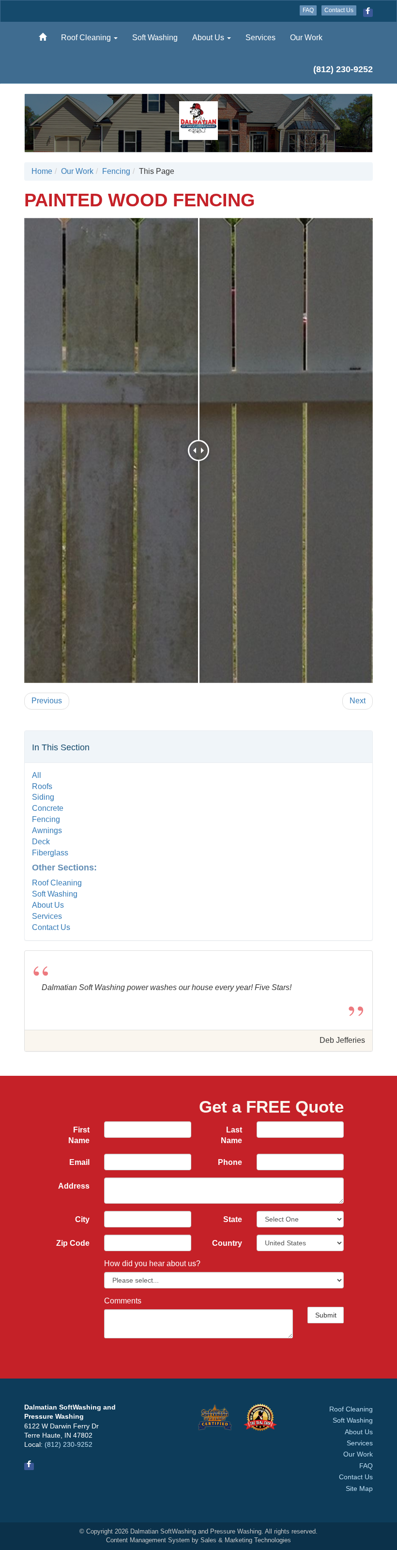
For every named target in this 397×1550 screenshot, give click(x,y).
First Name (79, 1135)
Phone (230, 1162)
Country (227, 1243)
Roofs (42, 786)
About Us (209, 37)
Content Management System (148, 1540)
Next (358, 701)
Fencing (116, 171)
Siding (43, 797)
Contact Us (338, 10)
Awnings (47, 830)
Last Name (231, 1135)
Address (74, 1186)
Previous (46, 701)
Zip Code (73, 1243)
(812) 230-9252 (68, 1444)
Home (41, 171)
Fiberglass (50, 853)
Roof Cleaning (87, 37)
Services (260, 37)
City (82, 1219)
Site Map (359, 1488)
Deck (41, 841)
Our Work (306, 37)
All (36, 775)
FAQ (308, 10)
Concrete (47, 808)
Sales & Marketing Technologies (245, 1540)
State (232, 1219)
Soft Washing (155, 37)
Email (79, 1162)
